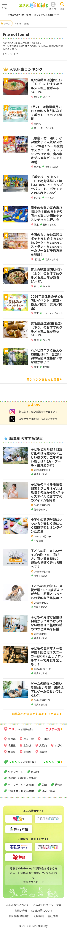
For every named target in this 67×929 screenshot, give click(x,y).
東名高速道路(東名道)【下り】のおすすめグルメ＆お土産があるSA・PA (46, 329)
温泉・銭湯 (48, 791)
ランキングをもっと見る (43, 379)
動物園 (59, 784)
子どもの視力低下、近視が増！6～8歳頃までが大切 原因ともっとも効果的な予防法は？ (47, 591)
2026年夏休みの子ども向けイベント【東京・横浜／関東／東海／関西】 (47, 302)
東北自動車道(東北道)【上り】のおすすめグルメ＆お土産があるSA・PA (46, 275)
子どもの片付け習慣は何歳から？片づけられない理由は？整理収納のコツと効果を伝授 (46, 623)
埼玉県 (12, 745)
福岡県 (43, 752)
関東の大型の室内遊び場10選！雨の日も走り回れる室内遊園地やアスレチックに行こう (47, 213)
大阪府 (43, 745)
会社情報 (53, 916)
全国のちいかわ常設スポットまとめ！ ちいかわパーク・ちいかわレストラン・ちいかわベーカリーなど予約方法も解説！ (47, 244)
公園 (44, 784)
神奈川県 (28, 739)
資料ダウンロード (33, 882)
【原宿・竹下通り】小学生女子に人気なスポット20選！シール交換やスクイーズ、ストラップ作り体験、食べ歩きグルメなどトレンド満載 (47, 150)
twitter (12, 419)
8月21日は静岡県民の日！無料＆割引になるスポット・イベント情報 (46, 112)
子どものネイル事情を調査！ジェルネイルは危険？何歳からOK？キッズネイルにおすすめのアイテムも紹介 (47, 492)
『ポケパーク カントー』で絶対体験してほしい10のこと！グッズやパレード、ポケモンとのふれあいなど (47, 184)
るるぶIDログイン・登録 (47, 905)
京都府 (59, 745)
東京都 (12, 739)
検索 (62, 8)
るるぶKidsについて (17, 905)
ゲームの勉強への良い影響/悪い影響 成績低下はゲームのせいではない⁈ (47, 689)
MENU (4, 8)
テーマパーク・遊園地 (21, 784)
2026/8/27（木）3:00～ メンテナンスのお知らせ (33, 15)
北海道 (27, 745)
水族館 (35, 772)
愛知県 (27, 752)
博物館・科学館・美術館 (22, 778)
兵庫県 (12, 752)
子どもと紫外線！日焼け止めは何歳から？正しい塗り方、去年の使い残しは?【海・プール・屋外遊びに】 (46, 457)
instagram (12, 411)
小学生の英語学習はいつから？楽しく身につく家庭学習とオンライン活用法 (46, 525)
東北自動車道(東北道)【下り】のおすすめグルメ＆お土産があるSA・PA (46, 86)
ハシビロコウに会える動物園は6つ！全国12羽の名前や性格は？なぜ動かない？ (46, 356)
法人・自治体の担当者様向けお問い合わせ (33, 875)
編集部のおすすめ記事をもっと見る (35, 714)
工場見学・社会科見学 (21, 791)
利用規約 (39, 916)
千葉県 (46, 739)
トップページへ (10, 53)
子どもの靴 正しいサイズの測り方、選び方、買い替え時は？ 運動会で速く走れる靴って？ (46, 558)
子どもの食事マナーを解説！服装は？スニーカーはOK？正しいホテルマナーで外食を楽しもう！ (47, 656)
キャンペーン (15, 772)
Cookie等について (42, 910)
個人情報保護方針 (19, 916)
